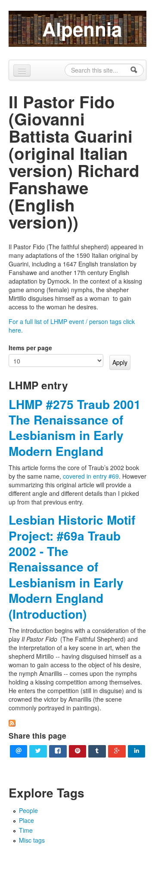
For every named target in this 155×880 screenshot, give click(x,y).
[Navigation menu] (22, 70)
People (28, 810)
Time (26, 830)
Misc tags (32, 840)
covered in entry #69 (91, 476)
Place (26, 820)
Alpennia (82, 29)
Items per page (30, 347)
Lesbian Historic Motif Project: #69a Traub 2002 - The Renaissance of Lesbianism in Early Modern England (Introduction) (72, 566)
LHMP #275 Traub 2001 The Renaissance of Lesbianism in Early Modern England (75, 427)
